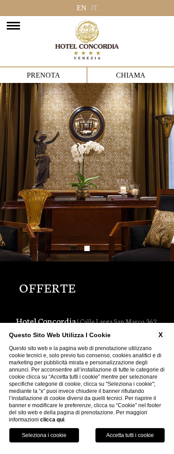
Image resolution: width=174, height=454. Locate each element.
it (94, 8)
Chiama (130, 75)
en (82, 8)
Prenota (43, 75)
